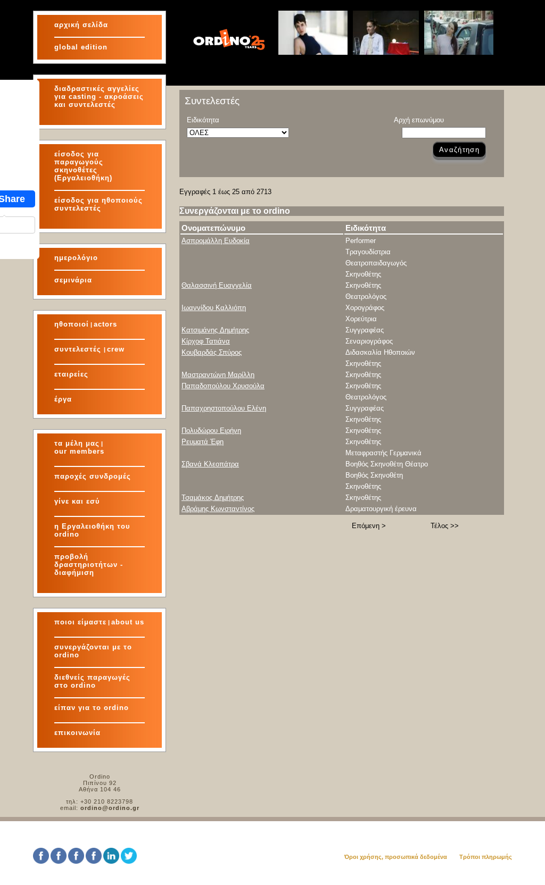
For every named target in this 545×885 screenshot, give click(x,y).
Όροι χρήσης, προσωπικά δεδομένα (395, 857)
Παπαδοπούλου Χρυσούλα (223, 386)
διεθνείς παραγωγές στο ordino (92, 681)
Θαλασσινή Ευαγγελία (216, 285)
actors (105, 324)
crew (116, 349)
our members (79, 451)
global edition (81, 47)
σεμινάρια (73, 280)
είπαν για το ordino (91, 708)
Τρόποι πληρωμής (485, 857)
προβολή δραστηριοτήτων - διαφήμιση (88, 565)
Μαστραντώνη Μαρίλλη (217, 375)
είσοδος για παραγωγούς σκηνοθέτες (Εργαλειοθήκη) (83, 166)
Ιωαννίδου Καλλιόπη (213, 308)
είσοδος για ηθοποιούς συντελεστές (98, 204)
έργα (63, 399)
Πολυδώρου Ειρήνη (211, 431)
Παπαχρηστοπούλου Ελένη (223, 408)
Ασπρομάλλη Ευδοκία (215, 241)
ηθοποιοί (71, 324)
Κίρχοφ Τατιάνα (205, 341)
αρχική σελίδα (81, 25)
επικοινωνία (77, 733)
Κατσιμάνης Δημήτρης (215, 330)
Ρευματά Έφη (202, 442)
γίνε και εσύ (77, 501)
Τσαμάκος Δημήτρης (212, 498)
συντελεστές (79, 349)
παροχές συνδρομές (92, 476)
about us (127, 622)
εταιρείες (71, 374)
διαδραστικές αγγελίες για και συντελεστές (99, 96)
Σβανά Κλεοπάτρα (210, 464)
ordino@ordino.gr (109, 808)
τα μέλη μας (77, 443)
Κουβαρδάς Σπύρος (211, 352)
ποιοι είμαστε (80, 622)
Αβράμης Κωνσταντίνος (217, 509)
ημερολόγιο (76, 258)
